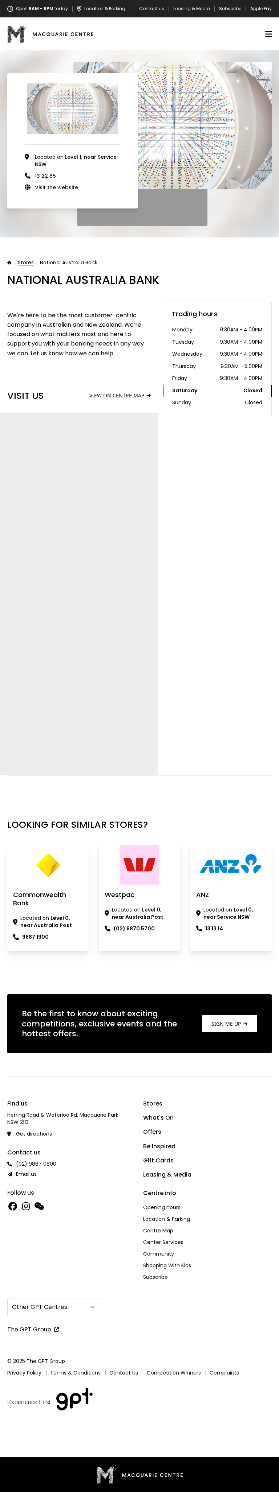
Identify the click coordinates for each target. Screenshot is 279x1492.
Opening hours (162, 1207)
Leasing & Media (191, 9)
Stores (26, 263)
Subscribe (230, 9)
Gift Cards (158, 1160)
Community (158, 1253)
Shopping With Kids (167, 1265)
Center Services (163, 1242)
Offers (152, 1131)
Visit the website (56, 187)
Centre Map (158, 1230)
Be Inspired (159, 1146)
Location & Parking (166, 1219)
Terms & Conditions (75, 1372)
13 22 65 (45, 175)
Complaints (224, 1372)
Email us (26, 1174)
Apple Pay (261, 9)
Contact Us (123, 1372)
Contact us (151, 9)
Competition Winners (174, 1372)
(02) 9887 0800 (36, 1163)
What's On (158, 1117)
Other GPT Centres (39, 1307)
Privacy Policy (24, 1372)
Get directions (34, 1133)
